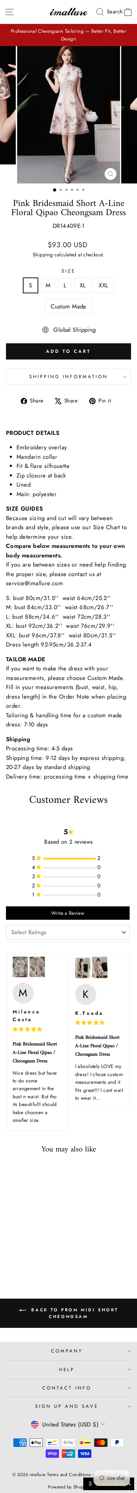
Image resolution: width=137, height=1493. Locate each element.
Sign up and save (66, 1406)
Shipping (43, 254)
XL (83, 285)
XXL (103, 285)
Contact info (66, 1388)
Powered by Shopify (68, 1487)
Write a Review (67, 913)
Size (68, 271)
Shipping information (68, 376)
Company (67, 1351)
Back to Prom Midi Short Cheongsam (73, 1313)
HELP (67, 1369)
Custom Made (68, 306)
